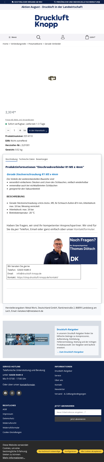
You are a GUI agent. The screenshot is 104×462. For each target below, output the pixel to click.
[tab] (11, 159)
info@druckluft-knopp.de (29, 273)
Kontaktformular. (84, 229)
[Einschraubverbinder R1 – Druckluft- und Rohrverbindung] (52, 78)
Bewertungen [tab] (42, 159)
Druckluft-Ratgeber (63, 370)
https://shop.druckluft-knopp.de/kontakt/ (37, 277)
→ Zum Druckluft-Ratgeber (70, 352)
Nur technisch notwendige (49, 451)
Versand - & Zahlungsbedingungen (70, 393)
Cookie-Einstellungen (12, 432)
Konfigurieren (70, 451)
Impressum (8, 413)
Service (58, 375)
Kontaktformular (27, 384)
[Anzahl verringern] (8, 130)
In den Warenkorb (37, 130)
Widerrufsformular (11, 427)
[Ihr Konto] (63, 37)
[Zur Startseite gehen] (52, 21)
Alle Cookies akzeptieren (91, 451)
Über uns (59, 380)
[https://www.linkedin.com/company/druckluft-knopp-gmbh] (19, 393)
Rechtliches (9, 405)
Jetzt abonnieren (78, 419)
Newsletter (60, 389)
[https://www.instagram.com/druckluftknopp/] (12, 393)
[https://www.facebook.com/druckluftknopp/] (5, 393)
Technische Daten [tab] (27, 159)
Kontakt (58, 384)
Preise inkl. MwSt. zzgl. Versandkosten (19, 120)
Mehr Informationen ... (14, 457)
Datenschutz (8, 418)
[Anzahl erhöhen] (20, 130)
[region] (52, 78)
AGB (5, 409)
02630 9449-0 (16, 374)
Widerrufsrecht (9, 423)
